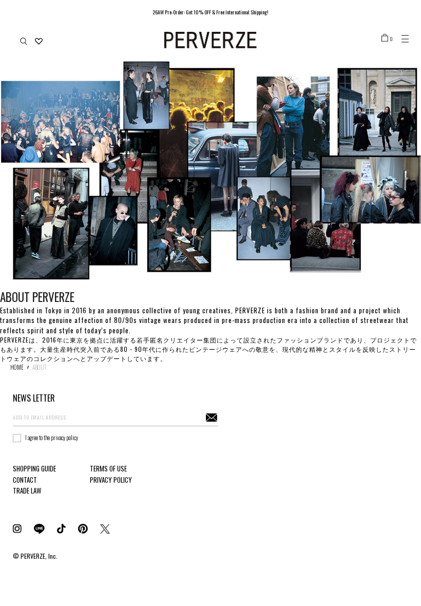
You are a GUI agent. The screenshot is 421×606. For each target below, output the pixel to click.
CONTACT (25, 480)
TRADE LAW (27, 490)
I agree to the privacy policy (51, 437)
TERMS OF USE (108, 468)
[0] (384, 37)
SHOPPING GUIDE (34, 468)
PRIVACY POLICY (111, 480)
